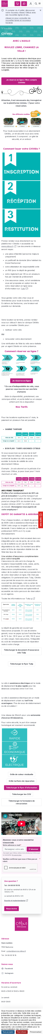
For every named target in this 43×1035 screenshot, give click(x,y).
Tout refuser (21, 1032)
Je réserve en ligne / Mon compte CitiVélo (21, 81)
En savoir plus (16, 855)
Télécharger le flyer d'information (21, 787)
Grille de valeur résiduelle (21, 774)
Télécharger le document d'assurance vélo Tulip (21, 651)
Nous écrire (11, 908)
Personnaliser (35, 1032)
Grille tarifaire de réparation (21, 781)
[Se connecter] (31, 3)
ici (31, 598)
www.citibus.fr (7, 246)
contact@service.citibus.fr (16, 951)
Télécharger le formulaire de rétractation (21, 802)
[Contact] (24, 3)
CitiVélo (23, 103)
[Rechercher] (36, 3)
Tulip (23, 288)
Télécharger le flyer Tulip (21, 664)
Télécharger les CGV (21, 794)
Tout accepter (8, 1032)
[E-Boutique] (17, 3)
